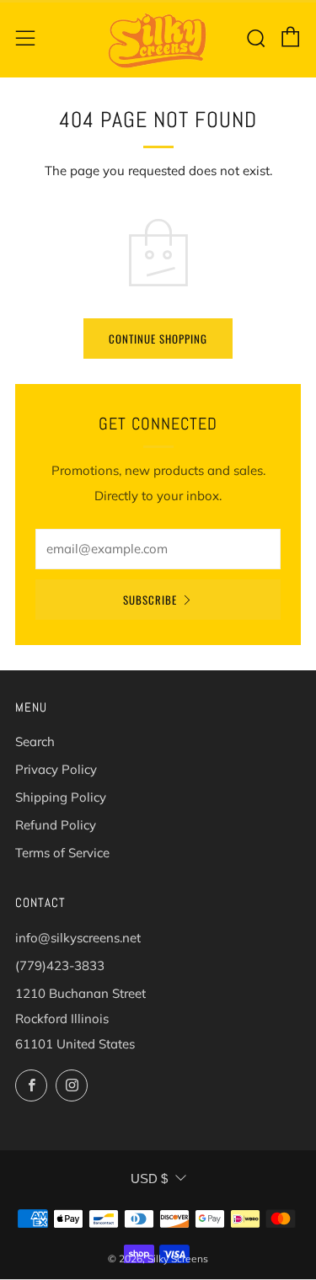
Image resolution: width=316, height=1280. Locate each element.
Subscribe (150, 599)
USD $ (149, 1178)
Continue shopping (158, 338)
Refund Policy (55, 825)
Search (35, 741)
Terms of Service (62, 853)
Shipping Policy (60, 797)
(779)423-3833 (59, 965)
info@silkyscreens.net (78, 938)
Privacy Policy (56, 769)
